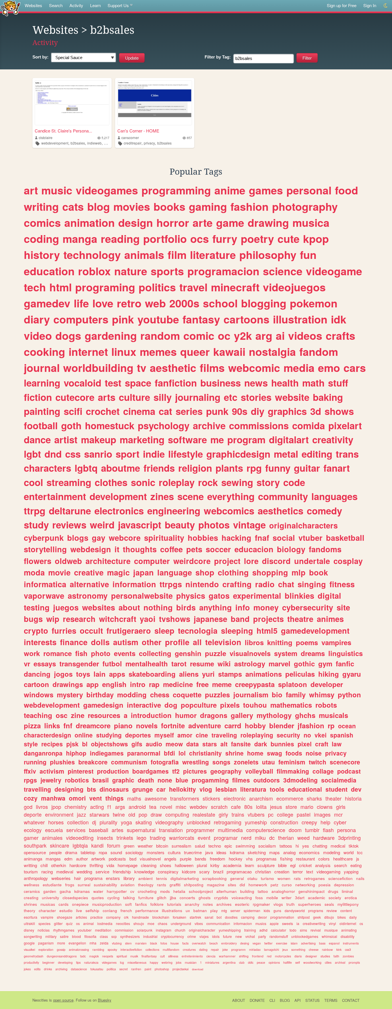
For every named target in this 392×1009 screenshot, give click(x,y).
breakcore (93, 762)
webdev (198, 806)
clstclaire (46, 137)
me (217, 439)
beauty (180, 524)
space (138, 382)
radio (265, 584)
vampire (47, 917)
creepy (309, 822)
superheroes (309, 904)
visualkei (29, 949)
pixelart (345, 425)
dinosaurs (114, 789)
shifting (244, 956)
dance (37, 439)
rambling (98, 949)
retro (129, 303)
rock (208, 482)
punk (217, 411)
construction (284, 822)
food (346, 190)
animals (144, 254)
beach (213, 943)
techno (214, 846)
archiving (61, 969)
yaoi (148, 618)
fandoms (325, 549)
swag (274, 753)
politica (111, 969)
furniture (146, 897)
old (131, 814)
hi (297, 846)
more (61, 942)
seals (329, 904)
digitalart (289, 439)
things (114, 798)
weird (102, 524)
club (241, 962)
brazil (218, 872)
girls (341, 806)
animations (263, 674)
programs (315, 910)
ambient (145, 878)
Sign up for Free (341, 5)
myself (164, 735)
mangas (53, 859)
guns (277, 910)
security (288, 735)
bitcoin (162, 846)
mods (165, 891)
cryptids (221, 897)
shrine (234, 753)
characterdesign (47, 735)
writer (287, 897)
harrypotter (117, 891)
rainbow (327, 949)
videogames (107, 190)
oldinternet (347, 923)
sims (303, 930)
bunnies (282, 743)
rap (154, 684)
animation (89, 222)
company (113, 917)
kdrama (237, 852)
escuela (54, 830)
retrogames (314, 878)
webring (167, 962)
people (55, 852)
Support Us (118, 5)
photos (214, 524)
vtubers (256, 814)
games (266, 190)
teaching (38, 715)
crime (191, 936)
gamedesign (103, 705)
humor (186, 715)
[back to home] (10, 8)
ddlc (250, 962)
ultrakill (29, 923)
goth (71, 425)
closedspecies (75, 897)
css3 (348, 949)
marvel (279, 663)
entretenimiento (192, 956)
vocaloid (82, 382)
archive (209, 425)
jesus (276, 806)
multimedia (230, 830)
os (78, 923)
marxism (141, 943)
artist (65, 439)
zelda (104, 942)
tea (152, 806)
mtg (224, 910)
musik (134, 956)
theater (333, 798)
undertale (312, 560)
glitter (58, 923)
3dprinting (349, 837)
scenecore (345, 762)
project (227, 560)
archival (340, 962)
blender (281, 725)
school (220, 303)
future (227, 936)
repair (215, 949)
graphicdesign (238, 453)
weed (303, 837)
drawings (68, 684)
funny (277, 468)
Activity (76, 5)
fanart (336, 468)
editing (317, 453)
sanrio (98, 453)
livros (42, 806)
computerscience (265, 830)
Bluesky (104, 1000)
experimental (257, 595)
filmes (241, 780)
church (180, 930)
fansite (241, 743)
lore (251, 560)
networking (305, 884)
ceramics (32, 891)
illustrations (172, 910)
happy (154, 962)
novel (166, 806)
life (81, 303)
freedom (217, 859)
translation (171, 830)
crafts (340, 335)
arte (203, 222)
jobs (178, 962)
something (298, 949)
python (349, 694)
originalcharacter (202, 930)
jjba (173, 897)
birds (186, 607)
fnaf (262, 537)
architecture (108, 560)
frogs (69, 884)
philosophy (267, 254)
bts (91, 789)
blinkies (299, 595)
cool (33, 482)
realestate (204, 814)
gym (325, 663)
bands (200, 859)
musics (260, 923)
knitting (279, 642)
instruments (351, 943)
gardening (111, 335)
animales (52, 837)
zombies (348, 956)
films (212, 367)
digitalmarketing (184, 878)
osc (61, 715)
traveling (224, 735)
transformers (184, 798)
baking (328, 397)
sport (127, 453)
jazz (81, 814)
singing (312, 584)
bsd (132, 859)
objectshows (109, 743)
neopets (107, 956)
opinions (274, 962)
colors (324, 859)
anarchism (261, 798)
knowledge (144, 872)
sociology (134, 852)
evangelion (77, 942)
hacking (236, 537)
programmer (200, 830)
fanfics (141, 904)
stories (256, 397)
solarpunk (144, 930)
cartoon (36, 684)
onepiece (80, 904)
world (349, 852)
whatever (34, 822)
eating (356, 865)
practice (96, 917)
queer (195, 351)
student (336, 789)
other (152, 642)
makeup (98, 439)
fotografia (165, 762)
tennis (161, 878)
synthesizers (130, 936)
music (56, 190)
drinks (48, 969)
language (174, 572)
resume (202, 663)
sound (116, 852)
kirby (215, 865)
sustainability (105, 884)
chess (159, 694)
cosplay (348, 560)
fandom (318, 351)
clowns (325, 806)
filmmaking (293, 771)
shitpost (304, 917)
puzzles (217, 694)
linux (123, 351)
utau (268, 762)
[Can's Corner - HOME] (154, 102)
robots (326, 705)
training (250, 930)
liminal (347, 891)
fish (81, 653)
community (283, 496)
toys (83, 674)
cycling (113, 897)
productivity (31, 962)
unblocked (198, 822)
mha (93, 942)
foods (294, 753)
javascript (139, 524)
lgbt (32, 453)
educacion (253, 549)
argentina (229, 962)
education (49, 271)
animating (349, 930)
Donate (257, 1000)
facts (185, 943)
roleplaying (256, 735)
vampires (336, 642)
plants (229, 468)
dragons (213, 715)
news (256, 382)
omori (77, 798)
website (292, 397)
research (79, 618)
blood (76, 936)
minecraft (235, 287)
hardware (324, 837)
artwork (98, 859)
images (322, 814)
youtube (158, 319)
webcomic (254, 367)
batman (200, 910)
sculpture (266, 865)
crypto (36, 630)
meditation (103, 930)
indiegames (107, 753)
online (84, 735)
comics (42, 222)
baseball (98, 830)
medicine (178, 684)
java (209, 852)
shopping (270, 572)
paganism (46, 942)
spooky (112, 949)
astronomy (88, 595)
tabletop (88, 852)
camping (248, 917)
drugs (333, 891)
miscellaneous (136, 962)
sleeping (237, 630)
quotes (98, 897)
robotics (77, 780)
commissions (259, 425)
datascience (79, 969)
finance (74, 642)
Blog (285, 1000)
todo (293, 930)
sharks (314, 798)
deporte (33, 814)
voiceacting (242, 897)
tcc (360, 852)
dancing (37, 674)
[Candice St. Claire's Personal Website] (72, 102)
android (137, 806)
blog (98, 206)
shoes (165, 865)
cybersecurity (307, 607)
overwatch (199, 943)
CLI (272, 1000)
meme (222, 684)
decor (262, 917)
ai (280, 335)
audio (154, 743)
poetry (257, 238)
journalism (250, 694)
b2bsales (78, 142)
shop (204, 572)
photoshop (162, 969)
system (285, 653)
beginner (48, 962)
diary (37, 319)
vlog (205, 789)
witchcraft (117, 618)
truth (290, 904)
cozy (31, 798)
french (126, 910)
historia (353, 798)
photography (305, 206)
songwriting (33, 936)
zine (77, 715)
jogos (63, 674)
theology (146, 884)
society (335, 897)
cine (202, 735)
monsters (155, 852)
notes (208, 904)
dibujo (329, 917)
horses (56, 822)
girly (223, 814)
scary (204, 872)
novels (147, 725)
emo (329, 367)
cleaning (148, 865)
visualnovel (150, 859)
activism (52, 771)
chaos (162, 923)
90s (239, 411)
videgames (109, 962)
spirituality (164, 537)
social (284, 537)
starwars (99, 814)
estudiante (52, 884)
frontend (257, 956)
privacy (149, 142)
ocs (199, 238)
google (29, 942)
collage (323, 771)
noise (314, 753)
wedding (84, 872)
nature (130, 271)
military (51, 936)
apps (117, 674)
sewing (237, 482)
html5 (267, 630)
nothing (158, 607)
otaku (252, 878)
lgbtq (86, 468)
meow (174, 743)
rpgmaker (261, 904)
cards (64, 904)
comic (198, 335)
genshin (188, 653)
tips (78, 962)
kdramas (82, 891)
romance (57, 653)
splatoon (292, 684)
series (189, 411)
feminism (291, 762)
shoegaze (64, 917)
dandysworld (295, 910)
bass (322, 943)
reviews (69, 524)
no (307, 735)
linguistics (345, 653)
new (238, 936)
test (113, 382)
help (325, 822)
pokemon (313, 303)
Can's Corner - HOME (138, 131)
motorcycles (283, 956)
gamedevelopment (315, 630)
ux (188, 910)
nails (360, 878)
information (134, 584)
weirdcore (192, 560)
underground (181, 923)
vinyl (332, 923)
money (266, 607)
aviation (128, 884)
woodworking (312, 962)
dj (94, 822)
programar (226, 837)
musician (191, 962)
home (255, 753)
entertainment (55, 496)
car (161, 789)
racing (47, 872)
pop (143, 814)
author (82, 859)
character (47, 910)
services (76, 830)
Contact (351, 1000)
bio (277, 694)
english (114, 684)
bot (219, 917)
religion (195, 468)
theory (29, 910)
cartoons (246, 319)
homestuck (109, 425)
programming (176, 190)
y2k (243, 335)
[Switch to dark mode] (386, 5)
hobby (255, 725)
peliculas (300, 674)
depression (344, 884)
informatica (45, 584)
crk (126, 917)
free (202, 684)
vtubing (117, 943)
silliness (173, 956)
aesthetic (173, 367)
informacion (243, 923)
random (160, 335)
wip (52, 618)
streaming (68, 482)
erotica (351, 897)
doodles (231, 917)
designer (311, 956)
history (42, 254)
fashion (249, 206)
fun (308, 254)
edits (37, 969)
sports (167, 271)
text (309, 872)
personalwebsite (142, 595)
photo (100, 653)
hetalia (179, 891)
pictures (195, 771)
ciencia (211, 956)
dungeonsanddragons (62, 956)
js (357, 859)
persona (346, 830)
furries (64, 630)
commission (124, 930)
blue (182, 780)
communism (129, 762)
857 (189, 138)
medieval (64, 872)
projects (268, 618)
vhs (249, 859)
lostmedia (104, 923)
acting (97, 806)
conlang (110, 910)
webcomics (229, 510)
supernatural (141, 830)
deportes (138, 735)
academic (316, 897)
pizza (32, 725)
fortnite (173, 725)
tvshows (174, 618)
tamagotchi (271, 949)
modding (132, 694)
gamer (31, 837)
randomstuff (278, 936)
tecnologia (198, 630)
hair (77, 878)
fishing (286, 859)
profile (177, 642)
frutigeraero (128, 630)
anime (229, 190)
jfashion (311, 725)
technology (92, 254)
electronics (119, 510)
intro (137, 684)
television (223, 642)
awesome (156, 798)
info (242, 607)
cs (361, 923)
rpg (254, 468)
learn (249, 865)
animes (330, 618)
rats (297, 878)
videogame (334, 271)
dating (203, 949)
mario (306, 806)
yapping (351, 872)
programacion (223, 271)
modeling (331, 852)
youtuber (85, 930)
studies (325, 956)
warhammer (227, 956)
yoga (126, 822)
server (235, 910)
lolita (261, 806)
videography (169, 822)
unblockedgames (304, 936)
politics (157, 287)
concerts (187, 897)
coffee (171, 549)
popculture (199, 705)
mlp (299, 572)
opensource (35, 852)
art (31, 190)
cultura (174, 852)
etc (230, 397)
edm (68, 859)
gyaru (351, 674)
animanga (33, 859)
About (238, 1000)
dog (170, 705)
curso (287, 884)
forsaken (179, 917)
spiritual (122, 956)
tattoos (286, 846)
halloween (184, 865)
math (313, 382)
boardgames (150, 771)
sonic (143, 482)
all (197, 642)
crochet (103, 411)
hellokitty (182, 789)
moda (34, 572)
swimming (245, 846)
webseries (61, 878)
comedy (324, 510)
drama (71, 852)
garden (49, 891)
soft (128, 904)
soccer (218, 549)
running (35, 762)
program (246, 439)
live (79, 910)
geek (317, 917)
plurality (108, 822)
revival (316, 930)
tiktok (354, 846)
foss (259, 897)
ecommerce (289, 798)
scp (114, 936)
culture (134, 397)
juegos (66, 607)
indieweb (94, 142)
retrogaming (227, 822)
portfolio (165, 238)
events (124, 653)
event (204, 837)
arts (106, 397)
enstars (113, 878)
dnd (53, 453)
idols (216, 936)
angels (170, 859)
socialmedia (338, 780)
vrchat (250, 936)
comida (308, 425)
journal (42, 367)
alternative (89, 584)
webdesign (90, 549)
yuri (208, 674)
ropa (103, 852)
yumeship (256, 822)
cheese (314, 949)
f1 (109, 806)
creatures (189, 949)
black (153, 943)
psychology (163, 425)
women (283, 878)
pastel (304, 814)
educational (305, 789)
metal (286, 453)
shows (339, 411)
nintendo (202, 584)
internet (88, 351)
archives (224, 904)
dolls (100, 642)
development (118, 496)
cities (328, 962)
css (73, 453)
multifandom (171, 949)
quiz (69, 923)
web (155, 303)
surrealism (181, 846)
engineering (173, 510)
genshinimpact (311, 891)
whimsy (321, 694)
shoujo (138, 923)
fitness (342, 584)
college (285, 814)
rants (161, 884)
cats (73, 206)
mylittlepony (348, 904)
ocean (347, 725)
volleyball (259, 771)
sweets (287, 923)
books (169, 206)
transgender (79, 663)
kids (267, 910)
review (332, 910)
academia (232, 865)
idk (338, 319)
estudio (66, 910)
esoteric (242, 904)
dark (260, 743)
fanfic (345, 663)
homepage (127, 865)
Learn (95, 5)
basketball (345, 537)
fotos (163, 943)
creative (89, 572)
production (113, 771)
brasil (100, 780)
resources (104, 715)
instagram (163, 930)
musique (331, 930)
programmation (282, 917)
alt (224, 743)
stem (128, 943)
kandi (97, 845)
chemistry (76, 806)
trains (238, 814)
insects (105, 837)
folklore (157, 904)
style (31, 743)
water (98, 891)
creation (281, 872)
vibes (199, 923)
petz (274, 884)
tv (141, 367)
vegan (257, 943)
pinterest (81, 771)
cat (165, 411)
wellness (31, 884)
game (230, 222)
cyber (340, 822)
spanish (341, 735)
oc (224, 335)
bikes (341, 917)
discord (276, 560)
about (129, 607)
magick (94, 956)
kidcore (189, 872)
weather (145, 846)
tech (35, 287)
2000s (184, 303)
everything (231, 496)
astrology (249, 663)
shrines (30, 904)
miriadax (255, 949)
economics (309, 852)
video (38, 335)
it (117, 549)
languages (334, 496)
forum (113, 845)
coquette (187, 694)
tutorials (174, 904)
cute (288, 238)
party (262, 936)
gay (98, 537)
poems (307, 642)
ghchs (305, 715)
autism (125, 642)
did (242, 884)
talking (129, 897)
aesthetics (280, 510)
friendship (122, 872)
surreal (84, 884)
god (28, 806)
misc (181, 806)
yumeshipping (230, 930)
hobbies (203, 537)
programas (266, 859)
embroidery (229, 943)
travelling (37, 789)
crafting (237, 584)
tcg (122, 962)
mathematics (291, 705)
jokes (27, 969)
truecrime (193, 852)
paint (148, 969)
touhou (255, 705)
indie (154, 453)
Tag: (218, 56)
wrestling (195, 762)
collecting (155, 653)
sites (232, 884)
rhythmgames (63, 930)
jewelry (50, 780)
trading (158, 837)
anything (215, 607)
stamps (230, 674)
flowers (37, 560)
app (92, 684)
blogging (263, 303)
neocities (123, 923)
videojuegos (294, 287)
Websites (33, 5)
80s (248, 806)
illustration (300, 319)
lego (141, 837)
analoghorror (283, 891)
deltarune (70, 510)
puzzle (215, 653)
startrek (195, 917)
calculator (278, 930)
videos (305, 335)
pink (123, 319)
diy (257, 411)
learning (42, 382)
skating (143, 822)
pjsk (72, 743)
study (36, 524)
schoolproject (201, 891)
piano (123, 725)
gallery (242, 715)
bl (85, 743)
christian (263, 872)
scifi (73, 411)
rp (331, 725)
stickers (211, 798)
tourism (31, 872)
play (214, 910)
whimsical (329, 936)
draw (156, 814)
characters (47, 468)
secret (123, 969)
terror (298, 872)
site (343, 607)
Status (312, 1000)
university (50, 897)
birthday (100, 694)
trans (347, 453)
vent (95, 798)
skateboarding (152, 674)
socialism (267, 846)
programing (105, 287)
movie (59, 572)
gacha (65, 891)
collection (78, 822)
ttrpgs (171, 584)
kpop (316, 238)
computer (152, 560)
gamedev (47, 303)
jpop (56, 806)
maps (274, 852)
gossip (61, 949)
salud (200, 846)
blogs (77, 537)
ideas (221, 852)
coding (41, 238)
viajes (204, 936)
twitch (317, 762)
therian (286, 837)
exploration (45, 949)
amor (184, 735)
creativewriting (314, 923)
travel (193, 287)
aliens (189, 674)
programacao (239, 872)
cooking (44, 351)
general (237, 878)
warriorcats (181, 837)
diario (298, 956)
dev (356, 789)
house (174, 943)
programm (238, 949)
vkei (321, 735)
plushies (62, 762)
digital (329, 595)
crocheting (147, 891)
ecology (33, 830)
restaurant (305, 859)
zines (162, 496)
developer (327, 684)
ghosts (205, 897)
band (240, 618)
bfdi (169, 753)
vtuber (310, 537)
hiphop (76, 753)
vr (27, 663)
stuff (338, 382)
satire (64, 936)
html (60, 287)
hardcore (77, 865)
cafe (236, 806)
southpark (35, 845)
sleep (164, 630)
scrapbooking (214, 878)
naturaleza (91, 962)
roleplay (177, 482)
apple (274, 923)
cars (355, 367)
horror (172, 222)
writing (41, 206)
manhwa (53, 798)
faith (336, 956)
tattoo (263, 891)
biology (291, 549)
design (135, 222)
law (336, 743)
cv (132, 891)
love (102, 303)
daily (353, 917)
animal (88, 923)
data (192, 743)
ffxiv (30, 771)
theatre (300, 618)
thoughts (140, 549)
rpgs (30, 780)
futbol (112, 663)
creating (31, 897)
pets (194, 549)
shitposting (193, 884)
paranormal (143, 753)
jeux (285, 949)
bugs (33, 618)
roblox (94, 271)
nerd (246, 837)
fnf (67, 725)
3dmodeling (300, 780)
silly (163, 397)
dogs (68, 335)
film (177, 254)
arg (263, 335)
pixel (305, 743)
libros (254, 642)
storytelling (45, 549)
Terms (330, 1000)
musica (310, 222)
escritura (30, 917)
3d (315, 411)
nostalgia (272, 351)
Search (56, 5)
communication (218, 923)
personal (308, 190)
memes (158, 351)
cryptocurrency (172, 936)
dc (272, 837)
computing (177, 814)
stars (209, 743)
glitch (161, 897)
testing (37, 607)
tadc (83, 956)
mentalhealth (146, 663)
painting (42, 411)
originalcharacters (303, 525)
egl (293, 865)
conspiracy (168, 872)
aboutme (120, 468)
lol (182, 753)
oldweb (68, 560)
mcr (338, 814)
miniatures (212, 962)
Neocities (40, 1000)
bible (282, 865)
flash (328, 830)
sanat (209, 917)
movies (131, 206)
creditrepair (132, 142)
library (129, 878)
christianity (205, 753)
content (346, 910)
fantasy (201, 319)
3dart (299, 897)
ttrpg (34, 510)
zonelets (246, 762)
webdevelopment (54, 142)
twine (119, 814)
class (104, 936)
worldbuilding (98, 367)
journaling (197, 397)
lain (100, 674)
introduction (151, 715)
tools (277, 789)
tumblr (312, 830)
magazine (215, 884)
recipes (52, 743)
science (282, 271)
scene (190, 496)
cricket (305, 865)
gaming (208, 206)
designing (69, 789)
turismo (267, 878)
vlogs (278, 904)
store (291, 806)
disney (29, 930)
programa (93, 878)
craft (321, 743)
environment (59, 814)
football (41, 425)
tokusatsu (96, 969)
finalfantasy (149, 956)
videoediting (80, 837)
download (197, 969)
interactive (144, 705)
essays (45, 663)
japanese (210, 618)
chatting (320, 846)
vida (110, 865)
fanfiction (176, 382)
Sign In (369, 5)
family (296, 694)
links (52, 725)
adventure (204, 725)
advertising (308, 943)
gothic (304, 663)
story (268, 482)
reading (120, 238)
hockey (235, 859)
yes (305, 846)
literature (213, 254)
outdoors (266, 780)
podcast (349, 771)
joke (225, 949)
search (340, 865)
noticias (44, 930)
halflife (287, 962)
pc (270, 814)
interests (40, 642)
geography (226, 771)
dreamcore (93, 725)
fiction (38, 397)
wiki (224, 663)
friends (159, 468)
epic (228, 846)
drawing (268, 222)
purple (185, 859)
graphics (287, 411)
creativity (332, 439)
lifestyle (185, 453)
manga (80, 238)
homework (258, 884)
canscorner (130, 137)
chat (286, 584)
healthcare (343, 859)
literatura (253, 789)
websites (98, 607)
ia (297, 923)
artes (117, 830)
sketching (257, 852)
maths (134, 798)
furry (224, 238)
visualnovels (250, 653)
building (247, 891)
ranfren (136, 969)
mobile (272, 897)
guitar (307, 468)
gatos (219, 595)
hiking (328, 674)
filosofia (90, 936)
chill (44, 865)
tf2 (176, 771)
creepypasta (255, 684)
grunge (142, 789)
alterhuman (226, 891)
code (294, 482)
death (146, 780)
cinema (139, 411)
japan (143, 572)
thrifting (96, 865)
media (299, 367)
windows (38, 694)
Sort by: (40, 56)
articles (81, 917)
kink (338, 949)
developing (65, 962)
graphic (123, 780)
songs (221, 762)
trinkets (125, 837)
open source (63, 1000)
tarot (179, 663)
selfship (92, 910)
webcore (125, 537)
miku (260, 837)
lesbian (226, 789)
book (318, 572)
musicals (333, 715)
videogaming (328, 872)
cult (162, 956)
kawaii (229, 351)
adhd (263, 930)
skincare (59, 845)
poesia (325, 884)
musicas (47, 904)
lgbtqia (80, 845)
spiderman (252, 910)
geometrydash (33, 956)
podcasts (117, 859)
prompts (354, 962)
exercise (281, 943)
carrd (232, 725)
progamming (210, 780)
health (285, 382)
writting (30, 865)
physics (190, 595)
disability (347, 936)
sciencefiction (340, 878)
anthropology (36, 878)
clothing (233, 572)
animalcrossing (79, 949)
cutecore (74, 397)
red (269, 956)
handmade (140, 917)
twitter (268, 943)
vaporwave (44, 595)
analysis (323, 865)
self (297, 962)
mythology (274, 715)
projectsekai (180, 969)
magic (118, 572)
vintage (249, 524)
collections (152, 949)
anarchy (192, 904)
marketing (142, 439)
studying (109, 735)
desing (244, 943)
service (102, 872)
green (129, 846)
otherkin (58, 865)
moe (151, 923)
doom (295, 830)
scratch (219, 806)
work (32, 653)
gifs (136, 743)
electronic (235, 798)
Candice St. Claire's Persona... (63, 131)
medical (338, 846)
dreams (313, 653)
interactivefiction (131, 949)
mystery (70, 694)
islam (294, 943)
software (187, 439)
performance (146, 910)
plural (202, 865)
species (44, 923)
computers (80, 319)
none (165, 780)
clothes (111, 482)
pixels (230, 705)
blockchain (160, 917)
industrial (150, 936)
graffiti (175, 884)
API (297, 1000)
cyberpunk (44, 537)
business (220, 382)
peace (261, 962)
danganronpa (43, 753)
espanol (334, 943)
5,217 (105, 138)
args (120, 806)
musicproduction (107, 904)
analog (289, 852)
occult (91, 630)
